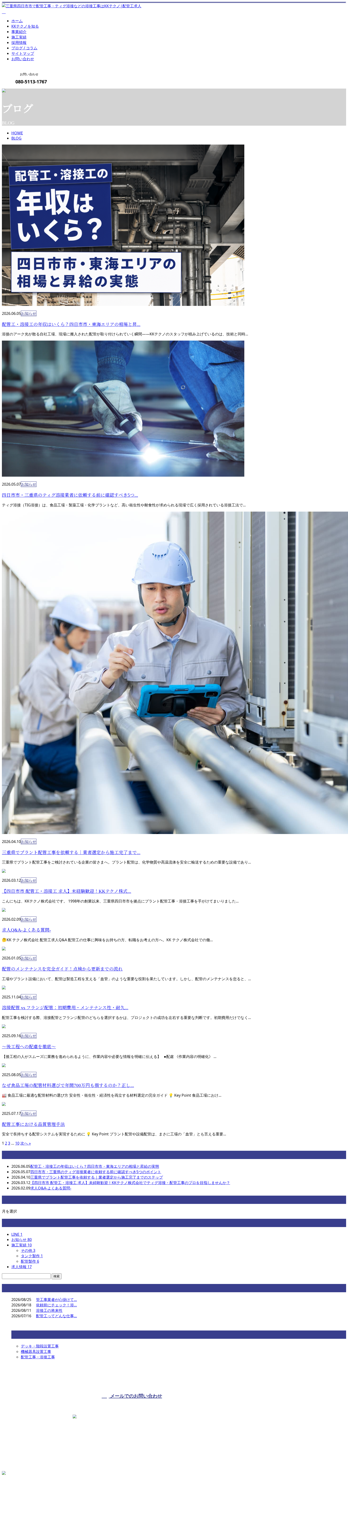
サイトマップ (22, 53)
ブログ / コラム (24, 48)
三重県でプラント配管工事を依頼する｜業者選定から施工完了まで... (71, 852)
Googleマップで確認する (25, 1497)
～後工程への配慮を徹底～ (29, 1046)
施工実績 (19, 37)
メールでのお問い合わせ (135, 1396)
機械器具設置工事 (36, 1351)
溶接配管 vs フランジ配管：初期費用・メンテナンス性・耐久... (65, 1007)
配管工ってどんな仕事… (56, 1315)
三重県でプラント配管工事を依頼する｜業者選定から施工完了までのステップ (96, 1177)
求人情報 (21, 1266)
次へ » (25, 1143)
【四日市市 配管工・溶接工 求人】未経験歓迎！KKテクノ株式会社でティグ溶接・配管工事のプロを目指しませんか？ (130, 1182)
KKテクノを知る (25, 26)
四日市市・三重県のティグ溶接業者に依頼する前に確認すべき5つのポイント (95, 1171)
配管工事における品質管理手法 (33, 1124)
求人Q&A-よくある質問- (26, 930)
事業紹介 (19, 31)
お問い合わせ (22, 58)
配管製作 (30, 1261)
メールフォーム (18, 91)
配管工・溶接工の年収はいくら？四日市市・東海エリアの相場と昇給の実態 (94, 1166)
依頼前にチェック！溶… (56, 1305)
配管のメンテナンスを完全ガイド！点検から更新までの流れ (62, 969)
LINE (16, 1234)
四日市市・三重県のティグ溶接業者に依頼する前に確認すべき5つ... (70, 495)
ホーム (17, 20)
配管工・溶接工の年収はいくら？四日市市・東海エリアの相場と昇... (71, 324)
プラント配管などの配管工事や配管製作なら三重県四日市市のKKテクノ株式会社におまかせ (80, 1524)
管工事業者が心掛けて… (56, 1299)
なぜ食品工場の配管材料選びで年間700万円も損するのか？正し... (68, 1085)
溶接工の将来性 (49, 1310)
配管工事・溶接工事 (38, 1357)
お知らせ (28, 313)
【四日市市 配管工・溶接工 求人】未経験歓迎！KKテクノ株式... (66, 891)
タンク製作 (32, 1255)
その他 (28, 1250)
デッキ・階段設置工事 (40, 1346)
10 (17, 1143)
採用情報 (19, 42)
